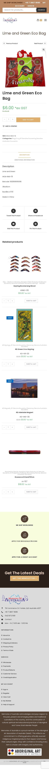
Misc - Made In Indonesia (11, 282)
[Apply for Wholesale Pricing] (24, 535)
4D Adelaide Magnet (24, 412)
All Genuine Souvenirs (28, 138)
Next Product (38, 43)
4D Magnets (6, 408)
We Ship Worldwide (24, 525)
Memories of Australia (19, 761)
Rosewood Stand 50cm (24, 477)
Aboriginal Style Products (29, 282)
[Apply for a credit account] (24, 550)
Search (41, 10)
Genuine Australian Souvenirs (21, 283)
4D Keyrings (6, 345)
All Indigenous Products (18, 473)
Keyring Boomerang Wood (24, 286)
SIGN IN (31, 6)
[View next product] (45, 43)
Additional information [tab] (24, 160)
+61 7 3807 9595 (32, 2)
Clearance (29, 345)
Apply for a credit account (24, 557)
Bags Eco (15, 138)
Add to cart (28, 120)
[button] (43, 49)
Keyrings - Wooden (38, 283)
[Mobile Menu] (45, 20)
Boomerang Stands (11, 472)
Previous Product (12, 43)
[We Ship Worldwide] (24, 519)
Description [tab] (24, 155)
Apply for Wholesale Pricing (24, 541)
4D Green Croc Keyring (24, 349)
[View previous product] (4, 43)
